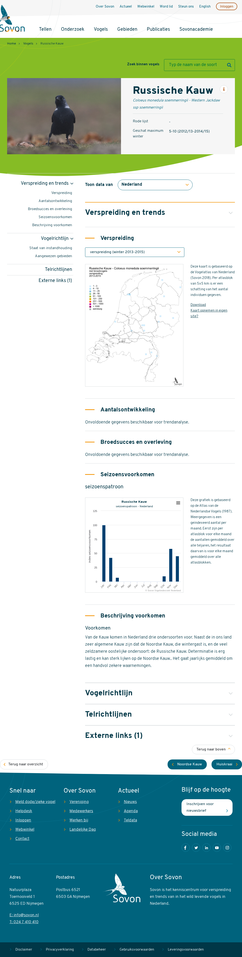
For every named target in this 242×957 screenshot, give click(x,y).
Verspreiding (61, 193)
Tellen (45, 29)
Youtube (217, 847)
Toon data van (99, 185)
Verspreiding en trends (45, 183)
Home (11, 43)
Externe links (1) (55, 280)
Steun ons (186, 7)
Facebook (186, 847)
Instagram (227, 847)
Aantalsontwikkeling (55, 201)
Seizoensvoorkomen (55, 217)
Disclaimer (23, 950)
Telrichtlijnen (58, 269)
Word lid (166, 7)
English (205, 7)
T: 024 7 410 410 (24, 922)
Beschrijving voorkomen (52, 225)
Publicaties (158, 29)
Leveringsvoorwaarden (186, 950)
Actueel (126, 7)
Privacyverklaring (60, 950)
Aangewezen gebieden (53, 256)
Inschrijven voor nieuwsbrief (200, 807)
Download (198, 305)
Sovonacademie (196, 29)
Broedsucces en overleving (50, 209)
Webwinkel (145, 7)
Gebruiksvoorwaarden (137, 950)
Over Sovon (105, 7)
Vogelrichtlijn (55, 238)
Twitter (196, 847)
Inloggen (226, 7)
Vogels (101, 29)
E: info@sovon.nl (24, 915)
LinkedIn (206, 847)
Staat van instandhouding (50, 248)
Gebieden (127, 29)
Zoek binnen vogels (143, 64)
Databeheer (96, 950)
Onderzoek (72, 29)
